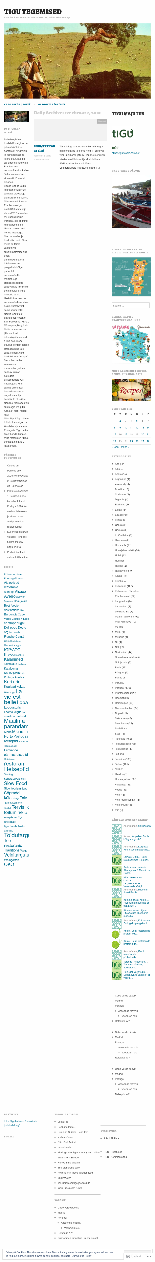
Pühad (118, 677)
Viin (117, 810)
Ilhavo (8, 654)
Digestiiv (120, 499)
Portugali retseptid (16, 738)
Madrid (119, 1000)
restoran (14, 763)
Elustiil (118, 509)
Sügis (16, 798)
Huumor (119, 560)
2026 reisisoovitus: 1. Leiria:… (137, 858)
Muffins (119, 626)
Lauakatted (121, 606)
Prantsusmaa (122, 692)
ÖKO (9, 864)
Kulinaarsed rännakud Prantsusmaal (78, 1238)
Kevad (118, 575)
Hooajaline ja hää (125, 550)
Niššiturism (121, 652)
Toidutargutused (25, 834)
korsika (19, 677)
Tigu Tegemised (33, 12)
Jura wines (18, 654)
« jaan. (115, 446)
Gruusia (119, 529)
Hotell (118, 555)
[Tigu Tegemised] (77, 62)
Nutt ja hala (121, 662)
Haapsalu (120, 540)
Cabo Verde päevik (17, 104)
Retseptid (16, 768)
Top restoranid (13, 842)
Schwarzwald (12, 778)
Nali (117, 647)
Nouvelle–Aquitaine (126, 657)
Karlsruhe (22, 664)
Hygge (17, 645)
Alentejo (9, 592)
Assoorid (120, 484)
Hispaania (120, 545)
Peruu (118, 682)
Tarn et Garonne (13, 802)
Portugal (119, 687)
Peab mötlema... (66, 1127)
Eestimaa (120, 504)
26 (137, 441)
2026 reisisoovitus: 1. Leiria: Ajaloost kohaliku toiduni (17, 496)
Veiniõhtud (121, 804)
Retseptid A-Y (122, 1021)
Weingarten (11, 860)
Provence (11, 750)
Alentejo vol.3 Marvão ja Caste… (137, 871)
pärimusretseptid (16, 754)
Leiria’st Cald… (132, 856)
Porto (8, 736)
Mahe (8, 732)
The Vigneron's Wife (69, 1167)
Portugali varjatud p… (135, 971)
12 (137, 427)
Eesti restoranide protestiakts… (137, 932)
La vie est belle (13, 696)
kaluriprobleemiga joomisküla (74, 1182)
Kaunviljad (11, 673)
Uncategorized (123, 779)
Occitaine (123, 535)
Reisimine (9, 759)
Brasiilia (119, 489)
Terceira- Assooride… (135, 961)
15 (114, 434)
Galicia (119, 524)
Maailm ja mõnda (124, 616)
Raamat (119, 697)
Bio (22, 610)
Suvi (117, 733)
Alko (117, 468)
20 (142, 434)
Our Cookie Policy (81, 1255)
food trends (14, 632)
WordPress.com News (70, 1188)
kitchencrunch (65, 1137)
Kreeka (119, 581)
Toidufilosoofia (123, 743)
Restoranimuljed (124, 708)
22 (114, 441)
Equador (120, 514)
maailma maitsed (15, 716)
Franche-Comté (14, 636)
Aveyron (20, 596)
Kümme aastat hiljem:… (137, 899)
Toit (117, 753)
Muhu (118, 631)
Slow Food (15, 782)
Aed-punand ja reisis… (136, 867)
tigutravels (10, 826)
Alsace (20, 591)
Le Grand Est (122, 611)
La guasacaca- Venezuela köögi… (134, 884)
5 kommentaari (41, 159)
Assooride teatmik (51, 104)
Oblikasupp (144, 825)
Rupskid (119, 713)
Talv (23, 797)
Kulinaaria (120, 586)
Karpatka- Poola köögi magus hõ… (136, 837)
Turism (118, 764)
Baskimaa (8, 601)
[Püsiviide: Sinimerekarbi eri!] (70, 131)
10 (126, 427)
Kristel (127, 930)
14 (148, 427)
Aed (117, 463)
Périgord (120, 672)
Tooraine (120, 759)
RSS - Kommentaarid (115, 1156)
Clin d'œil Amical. (67, 1142)
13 (142, 427)
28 (148, 441)
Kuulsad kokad (14, 686)
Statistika (120, 728)
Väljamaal (120, 784)
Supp (24, 788)
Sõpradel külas (12, 795)
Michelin (20, 731)
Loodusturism (13, 707)
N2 (116, 642)
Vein (117, 794)
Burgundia (10, 614)
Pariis (118, 667)
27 (142, 441)
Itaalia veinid (122, 570)
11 (131, 427)
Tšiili (117, 769)
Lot (23, 712)
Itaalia (118, 565)
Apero (118, 474)
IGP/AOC (12, 649)
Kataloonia (11, 668)
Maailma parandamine (20, 723)
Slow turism (121, 723)
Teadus (7, 807)
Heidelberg (15, 641)
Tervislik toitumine (16, 809)
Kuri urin (12, 681)
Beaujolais (20, 601)
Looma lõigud (12, 712)
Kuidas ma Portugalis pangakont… (137, 922)
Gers (6, 641)
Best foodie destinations (11, 607)
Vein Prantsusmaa (125, 799)
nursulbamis (64, 1147)
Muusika (119, 636)
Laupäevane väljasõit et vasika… (137, 976)
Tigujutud (102, 121)
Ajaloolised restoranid (11, 584)
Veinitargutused (20, 854)
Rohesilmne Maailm (69, 1162)
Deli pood (10, 627)
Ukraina (119, 774)
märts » (125, 446)
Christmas (120, 494)
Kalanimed (13, 659)
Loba (22, 702)
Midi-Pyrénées (123, 621)
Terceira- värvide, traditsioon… (133, 966)
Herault (8, 645)
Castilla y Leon (20, 619)
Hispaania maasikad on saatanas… (137, 904)
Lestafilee (63, 1121)
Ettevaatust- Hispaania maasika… (136, 914)
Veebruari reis (129, 1015)
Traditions (12, 850)
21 (148, 434)
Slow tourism (12, 788)
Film (117, 519)
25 (131, 441)
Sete (23, 778)
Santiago (9, 774)
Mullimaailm (64, 1177)
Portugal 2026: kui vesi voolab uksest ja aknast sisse (17, 511)
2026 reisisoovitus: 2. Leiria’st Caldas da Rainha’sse (17, 480)
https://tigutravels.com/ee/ (125, 152)
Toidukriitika (121, 748)
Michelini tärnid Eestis (136, 891)
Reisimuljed (121, 702)
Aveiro (10, 596)
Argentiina (120, 479)
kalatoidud (10, 664)
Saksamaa (121, 718)
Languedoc (121, 601)
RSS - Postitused (113, 1151)
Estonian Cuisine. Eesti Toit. (73, 1132)
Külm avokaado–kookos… (133, 879)
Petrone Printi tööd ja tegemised (75, 1172)
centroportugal (14, 623)
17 (126, 434)
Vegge (23, 850)
